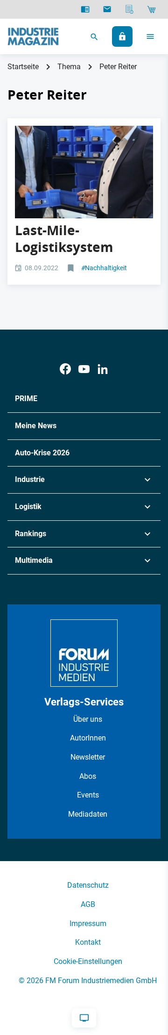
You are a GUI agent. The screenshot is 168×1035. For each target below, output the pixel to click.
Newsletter (87, 757)
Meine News (35, 425)
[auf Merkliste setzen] (71, 268)
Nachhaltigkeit (104, 268)
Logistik (28, 506)
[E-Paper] (85, 9)
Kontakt (88, 942)
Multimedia (34, 560)
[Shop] (151, 9)
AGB (88, 904)
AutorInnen (88, 737)
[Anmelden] (122, 36)
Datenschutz (88, 885)
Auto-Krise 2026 (42, 452)
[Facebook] (65, 369)
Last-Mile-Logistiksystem (64, 238)
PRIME (26, 398)
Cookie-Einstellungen (88, 961)
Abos (87, 776)
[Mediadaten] (129, 9)
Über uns (87, 719)
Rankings (30, 533)
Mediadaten (87, 814)
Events (88, 795)
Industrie (30, 479)
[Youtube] (84, 369)
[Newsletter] (107, 9)
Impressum (88, 923)
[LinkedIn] (102, 369)
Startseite (23, 66)
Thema (69, 66)
